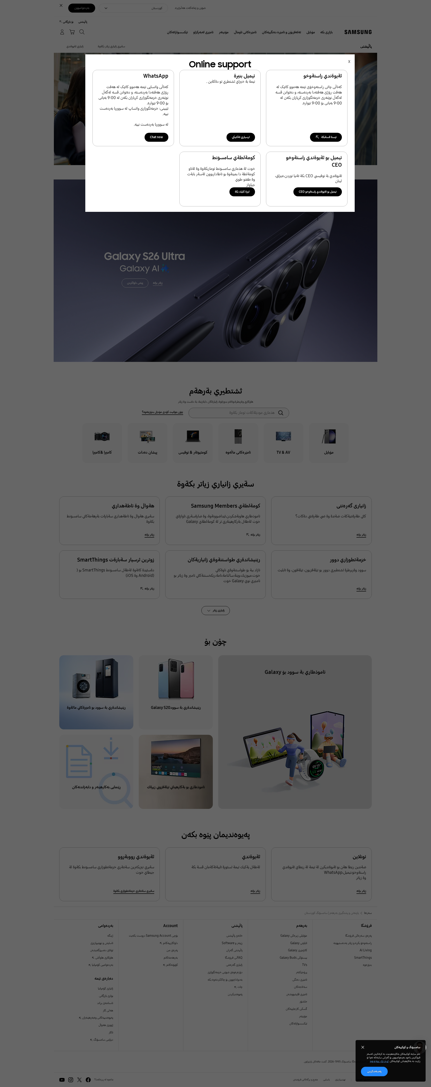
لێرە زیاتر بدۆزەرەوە (379, 1061)
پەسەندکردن (374, 1071)
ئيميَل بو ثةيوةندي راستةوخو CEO (317, 192)
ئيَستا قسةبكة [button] (328, 137)
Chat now (156, 137)
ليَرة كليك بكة (242, 192)
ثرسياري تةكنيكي (241, 137)
